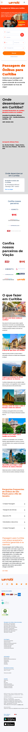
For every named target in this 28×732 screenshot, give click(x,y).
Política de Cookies (8, 683)
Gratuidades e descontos (10, 522)
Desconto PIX (7, 516)
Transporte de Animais (10, 510)
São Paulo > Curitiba (8, 632)
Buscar (14, 53)
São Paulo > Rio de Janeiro (9, 623)
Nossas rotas (6, 657)
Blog (5, 681)
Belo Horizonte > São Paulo (9, 630)
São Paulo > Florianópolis (9, 628)
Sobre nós (6, 680)
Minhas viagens (7, 641)
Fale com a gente (7, 672)
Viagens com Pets (7, 645)
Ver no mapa (9, 189)
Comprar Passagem (9, 503)
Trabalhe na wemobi (8, 687)
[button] (1, 2)
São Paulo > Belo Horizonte (9, 626)
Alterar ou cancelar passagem (10, 643)
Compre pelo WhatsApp (9, 648)
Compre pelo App (7, 646)
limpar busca (14, 56)
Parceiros (6, 663)
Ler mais (5, 570)
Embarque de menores (8, 644)
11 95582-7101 (20, 704)
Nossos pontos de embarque (10, 659)
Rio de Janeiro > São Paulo (9, 624)
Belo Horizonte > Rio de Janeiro (10, 627)
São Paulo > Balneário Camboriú (10, 629)
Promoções (6, 660)
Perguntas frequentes (8, 640)
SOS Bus (5, 662)
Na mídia (6, 682)
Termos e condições (8, 686)
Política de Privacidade (9, 685)
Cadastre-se (6, 661)
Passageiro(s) (9, 47)
